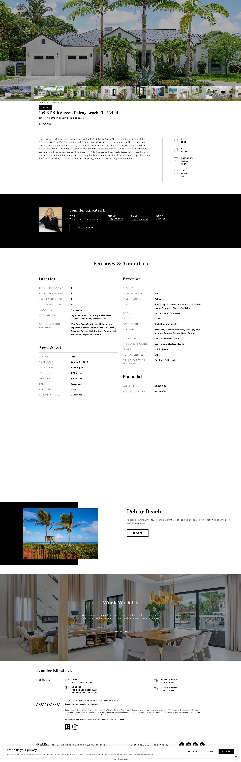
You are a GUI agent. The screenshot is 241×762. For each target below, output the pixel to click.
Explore (137, 532)
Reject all (192, 751)
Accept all (226, 751)
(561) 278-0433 (168, 690)
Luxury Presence (96, 744)
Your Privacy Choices (121, 759)
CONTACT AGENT (84, 227)
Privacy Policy (160, 744)
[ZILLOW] (202, 744)
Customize (209, 751)
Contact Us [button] (120, 631)
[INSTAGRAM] (188, 744)
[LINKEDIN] (195, 744)
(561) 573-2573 (115, 219)
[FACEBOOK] (181, 744)
